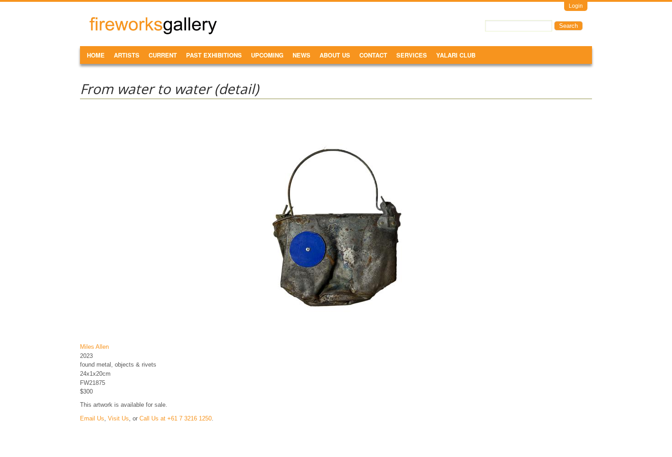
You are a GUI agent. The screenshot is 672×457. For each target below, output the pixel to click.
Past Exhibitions (214, 55)
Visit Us (118, 418)
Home (96, 55)
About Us (335, 55)
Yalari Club (455, 55)
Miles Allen (94, 346)
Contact (373, 55)
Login (576, 6)
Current (163, 55)
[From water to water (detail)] (336, 333)
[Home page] (153, 32)
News (301, 55)
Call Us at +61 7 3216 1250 (175, 418)
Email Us (92, 418)
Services (411, 55)
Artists (126, 55)
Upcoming (267, 55)
